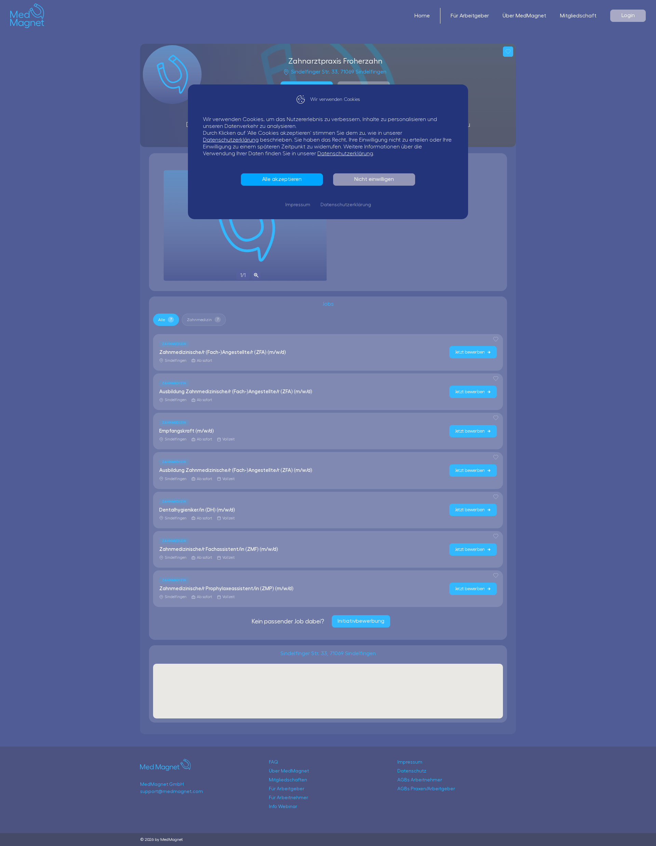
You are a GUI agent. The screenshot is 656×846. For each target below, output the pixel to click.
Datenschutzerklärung (231, 140)
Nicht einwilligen (374, 179)
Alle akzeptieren (282, 179)
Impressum (297, 204)
